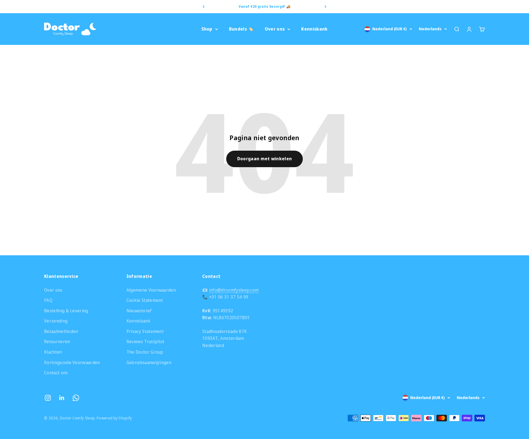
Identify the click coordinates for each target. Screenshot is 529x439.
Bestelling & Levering (66, 311)
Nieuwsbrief (139, 311)
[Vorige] (203, 6)
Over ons (275, 29)
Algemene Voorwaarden (151, 290)
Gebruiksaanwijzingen (148, 362)
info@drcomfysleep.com (234, 290)
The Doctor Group (144, 352)
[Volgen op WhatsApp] (76, 398)
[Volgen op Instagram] (48, 398)
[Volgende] (325, 6)
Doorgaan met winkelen (264, 159)
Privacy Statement (145, 331)
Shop (206, 29)
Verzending (56, 321)
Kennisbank (314, 29)
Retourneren (57, 341)
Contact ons (56, 373)
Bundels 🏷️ (241, 29)
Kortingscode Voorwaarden (72, 362)
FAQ (48, 300)
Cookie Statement (144, 300)
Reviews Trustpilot (145, 341)
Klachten (53, 352)
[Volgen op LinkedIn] (62, 398)
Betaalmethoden (61, 331)
